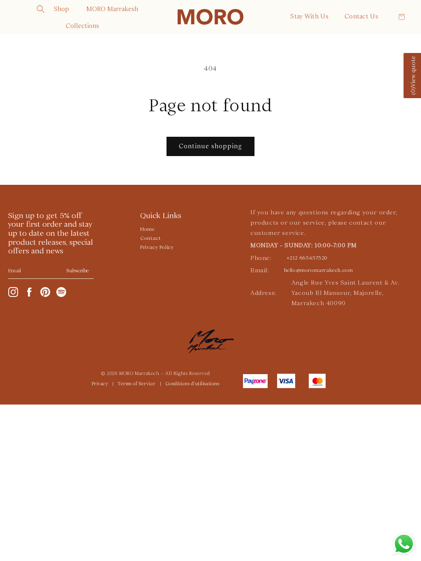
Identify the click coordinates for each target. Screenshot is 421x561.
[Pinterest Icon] (45, 292)
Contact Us (361, 16)
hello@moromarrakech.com (318, 270)
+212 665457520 (307, 258)
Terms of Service (137, 384)
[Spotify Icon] (61, 292)
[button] (41, 9)
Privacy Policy (156, 247)
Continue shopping (210, 146)
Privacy (100, 384)
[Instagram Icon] (13, 292)
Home (147, 229)
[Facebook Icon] (29, 292)
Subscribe (78, 270)
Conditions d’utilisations (193, 384)
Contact (150, 238)
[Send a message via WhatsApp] (404, 544)
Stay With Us (309, 16)
